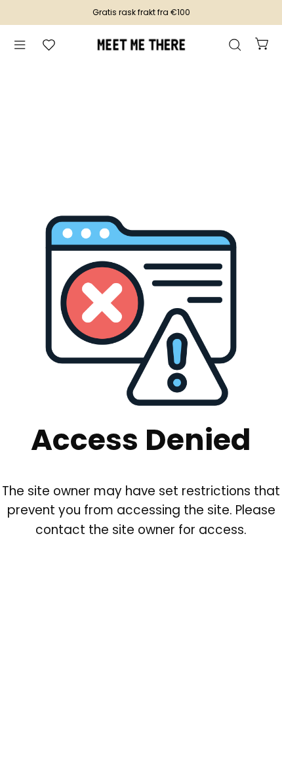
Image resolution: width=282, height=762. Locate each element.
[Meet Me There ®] (141, 44)
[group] (141, 12)
